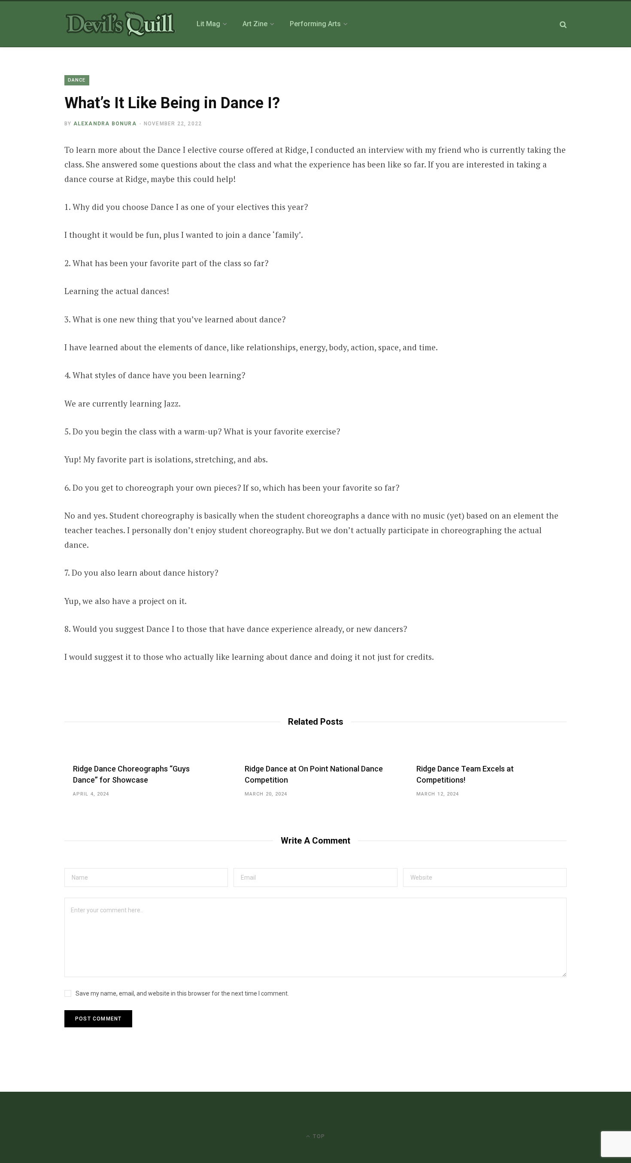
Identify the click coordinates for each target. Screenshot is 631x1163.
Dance (77, 80)
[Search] (563, 24)
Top (318, 1136)
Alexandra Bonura (105, 124)
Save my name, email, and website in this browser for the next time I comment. (182, 993)
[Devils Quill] (120, 24)
